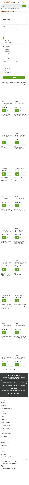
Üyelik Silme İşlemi (6, 457)
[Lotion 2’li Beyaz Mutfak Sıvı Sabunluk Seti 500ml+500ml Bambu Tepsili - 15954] (20, 250)
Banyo (2, 411)
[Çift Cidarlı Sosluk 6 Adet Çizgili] (7, 154)
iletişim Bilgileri (5, 445)
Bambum (3, 405)
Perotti (3, 101)
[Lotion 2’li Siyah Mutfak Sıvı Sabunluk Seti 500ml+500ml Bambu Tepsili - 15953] (20, 345)
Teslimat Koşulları (5, 428)
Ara (24, 6)
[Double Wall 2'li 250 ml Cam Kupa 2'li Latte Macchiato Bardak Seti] (20, 154)
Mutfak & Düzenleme (6, 408)
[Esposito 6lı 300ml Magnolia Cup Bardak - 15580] (20, 186)
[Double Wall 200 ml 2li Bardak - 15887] (7, 123)
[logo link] (10, 2)
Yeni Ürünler (4, 439)
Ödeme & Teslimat (6, 425)
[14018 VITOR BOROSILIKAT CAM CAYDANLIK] (7, 186)
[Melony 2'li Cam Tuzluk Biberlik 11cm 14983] (20, 123)
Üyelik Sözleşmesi (6, 431)
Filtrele (14, 77)
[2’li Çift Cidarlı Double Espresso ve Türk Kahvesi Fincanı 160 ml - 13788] (7, 281)
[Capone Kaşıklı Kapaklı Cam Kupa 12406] (7, 91)
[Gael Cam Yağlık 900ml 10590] (7, 345)
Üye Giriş (3, 454)
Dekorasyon (4, 416)
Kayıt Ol (22, 382)
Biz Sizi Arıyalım (5, 442)
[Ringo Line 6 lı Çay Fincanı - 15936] (20, 218)
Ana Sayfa (3, 8)
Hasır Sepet (4, 419)
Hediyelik (3, 413)
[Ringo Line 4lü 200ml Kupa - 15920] (7, 250)
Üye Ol (3, 451)
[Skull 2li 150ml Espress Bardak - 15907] (20, 91)
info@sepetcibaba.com (9, 468)
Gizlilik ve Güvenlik (6, 433)
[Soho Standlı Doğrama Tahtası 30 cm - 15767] (20, 313)
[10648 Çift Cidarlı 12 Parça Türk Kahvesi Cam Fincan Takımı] (7, 218)
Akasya (3, 402)
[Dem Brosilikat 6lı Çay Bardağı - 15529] (20, 281)
